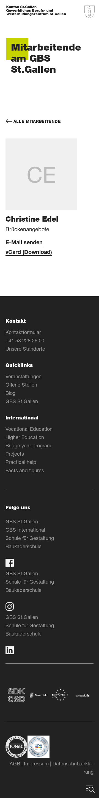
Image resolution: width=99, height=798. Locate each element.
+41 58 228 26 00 (25, 340)
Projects (15, 454)
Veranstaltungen (24, 376)
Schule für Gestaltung (30, 538)
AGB (15, 763)
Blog (10, 393)
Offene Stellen (21, 385)
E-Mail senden (24, 243)
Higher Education (25, 437)
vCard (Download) (29, 253)
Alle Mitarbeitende (36, 121)
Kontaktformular (23, 332)
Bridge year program (28, 445)
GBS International (25, 530)
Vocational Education (29, 429)
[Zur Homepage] (36, 11)
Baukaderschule (24, 546)
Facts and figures (25, 470)
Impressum (36, 763)
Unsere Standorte (25, 349)
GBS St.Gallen (22, 401)
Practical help (21, 462)
